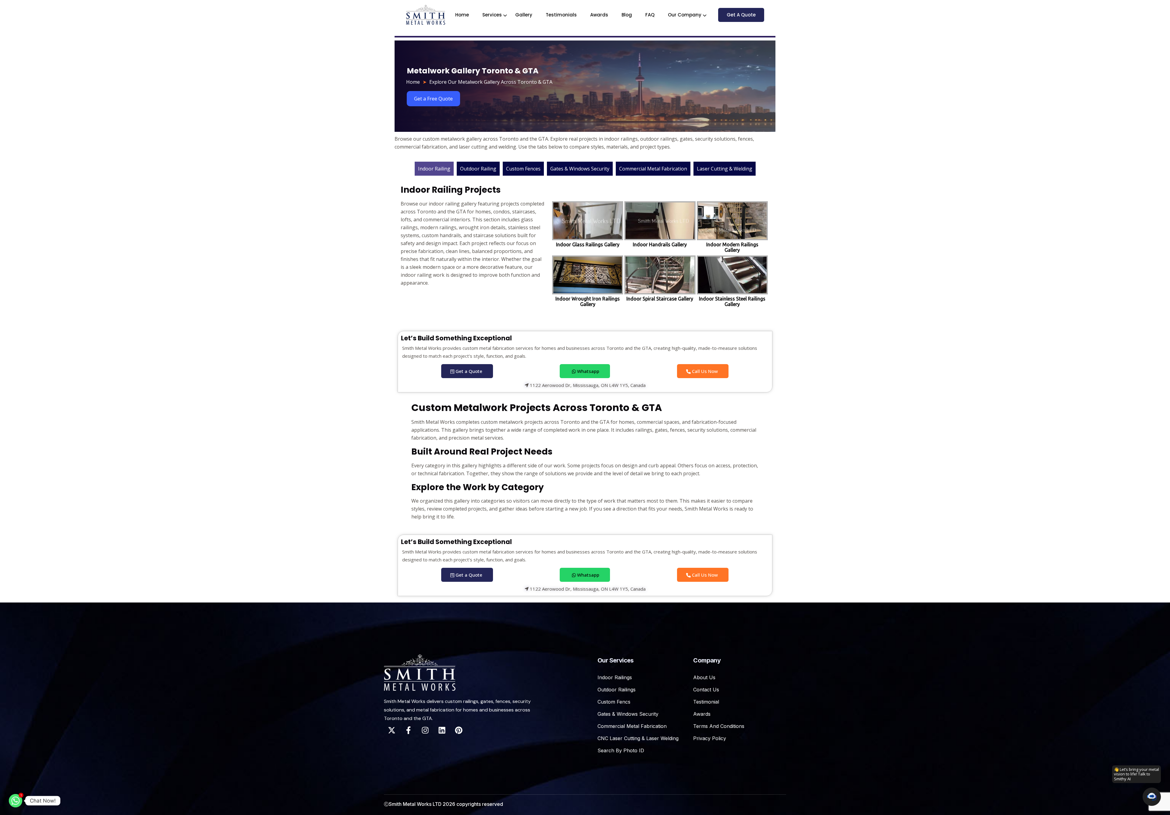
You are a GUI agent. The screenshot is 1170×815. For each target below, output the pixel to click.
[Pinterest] (458, 730)
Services (492, 15)
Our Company (684, 15)
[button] (1152, 797)
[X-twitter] (391, 730)
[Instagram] (425, 730)
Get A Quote (741, 15)
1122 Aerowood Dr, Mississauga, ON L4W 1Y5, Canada (587, 385)
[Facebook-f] (408, 730)
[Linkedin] (441, 730)
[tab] (434, 169)
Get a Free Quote (433, 98)
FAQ (649, 15)
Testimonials (561, 15)
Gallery (523, 15)
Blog (627, 15)
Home (462, 15)
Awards (599, 15)
